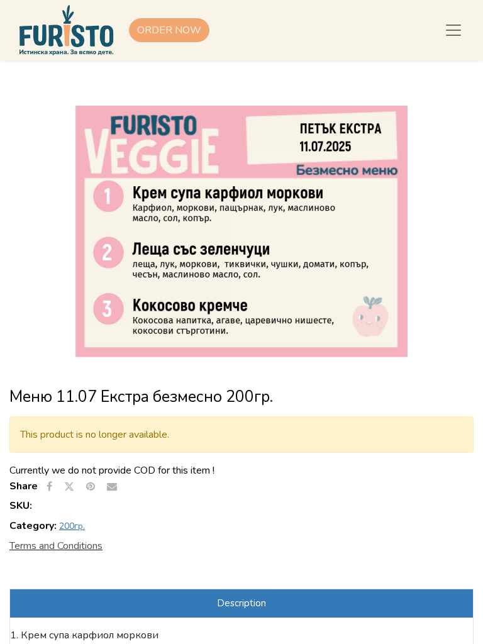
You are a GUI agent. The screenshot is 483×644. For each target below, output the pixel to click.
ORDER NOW (169, 30)
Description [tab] (241, 603)
